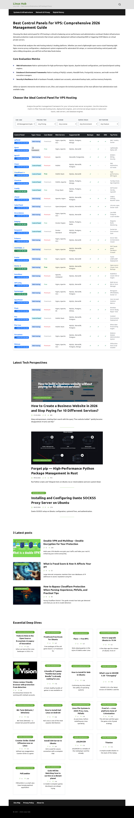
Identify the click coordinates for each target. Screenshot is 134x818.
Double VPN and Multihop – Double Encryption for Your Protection (63, 542)
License (60, 120)
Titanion (109, 743)
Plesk (16, 308)
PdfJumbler (25, 773)
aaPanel (17, 140)
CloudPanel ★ (19, 172)
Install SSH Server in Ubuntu (53, 742)
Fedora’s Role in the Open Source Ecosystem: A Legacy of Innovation (25, 640)
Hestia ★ (17, 266)
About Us (40, 803)
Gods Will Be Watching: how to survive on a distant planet (53, 774)
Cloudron (17, 180)
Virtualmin (18, 335)
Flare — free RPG (81, 639)
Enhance (17, 238)
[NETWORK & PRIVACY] (27, 556)
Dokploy (17, 222)
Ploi (15, 317)
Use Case (19, 120)
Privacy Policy (28, 803)
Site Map (17, 803)
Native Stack (83, 120)
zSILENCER (81, 742)
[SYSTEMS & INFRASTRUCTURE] (67, 401)
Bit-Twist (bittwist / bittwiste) (25, 711)
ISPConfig (18, 283)
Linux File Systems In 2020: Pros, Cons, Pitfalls (81, 710)
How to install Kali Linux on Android (53, 711)
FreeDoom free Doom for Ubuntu (53, 638)
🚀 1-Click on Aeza (21, 191)
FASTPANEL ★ (19, 248)
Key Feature (103, 120)
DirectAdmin (19, 213)
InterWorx (18, 274)
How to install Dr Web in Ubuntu (81, 673)
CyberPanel (18, 205)
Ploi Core (17, 325)
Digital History (58, 12)
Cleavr (16, 164)
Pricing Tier (41, 120)
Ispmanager (18, 291)
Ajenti (16, 148)
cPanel (16, 197)
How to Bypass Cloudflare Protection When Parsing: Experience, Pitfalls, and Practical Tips (65, 589)
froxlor (16, 257)
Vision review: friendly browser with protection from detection (23, 684)
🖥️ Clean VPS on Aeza (21, 143)
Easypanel (18, 230)
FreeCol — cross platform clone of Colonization (109, 710)
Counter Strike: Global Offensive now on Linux (25, 743)
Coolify (17, 189)
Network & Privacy (43, 12)
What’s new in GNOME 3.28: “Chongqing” (109, 674)
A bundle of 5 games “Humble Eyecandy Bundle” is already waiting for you (53, 675)
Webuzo (17, 344)
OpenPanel (18, 300)
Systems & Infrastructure (23, 12)
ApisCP (17, 155)
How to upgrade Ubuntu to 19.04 (109, 639)
